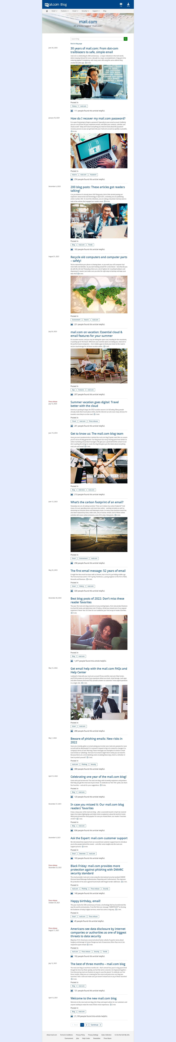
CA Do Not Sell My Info (122, 1035)
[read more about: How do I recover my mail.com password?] (99, 168)
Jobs (77, 1038)
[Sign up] (128, 4)
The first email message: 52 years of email (98, 571)
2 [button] (86, 1025)
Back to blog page (76, 43)
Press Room (107, 1038)
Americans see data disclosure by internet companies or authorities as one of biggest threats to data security (98, 932)
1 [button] (82, 1025)
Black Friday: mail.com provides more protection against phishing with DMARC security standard (97, 869)
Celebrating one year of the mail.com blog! (98, 776)
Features (64, 11)
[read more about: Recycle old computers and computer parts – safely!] (99, 313)
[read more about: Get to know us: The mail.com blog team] (99, 483)
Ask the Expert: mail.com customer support (99, 838)
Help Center (86, 1038)
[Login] (121, 4)
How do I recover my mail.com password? (98, 118)
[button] (74, 106)
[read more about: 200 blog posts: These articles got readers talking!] (99, 238)
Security (84, 11)
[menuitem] (47, 11)
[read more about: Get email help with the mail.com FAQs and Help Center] (99, 719)
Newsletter (96, 1038)
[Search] (125, 39)
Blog (104, 11)
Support (95, 11)
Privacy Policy (80, 1035)
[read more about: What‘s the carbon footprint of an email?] (99, 551)
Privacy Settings (93, 1035)
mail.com (52, 5)
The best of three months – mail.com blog (98, 964)
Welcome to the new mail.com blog (94, 998)
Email (54, 11)
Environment (69, 1038)
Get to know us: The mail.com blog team (97, 433)
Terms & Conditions (66, 1035)
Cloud (74, 11)
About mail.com (52, 1035)
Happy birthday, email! (86, 901)
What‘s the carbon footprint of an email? (97, 502)
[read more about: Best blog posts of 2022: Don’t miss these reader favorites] (99, 649)
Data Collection (106, 1035)
